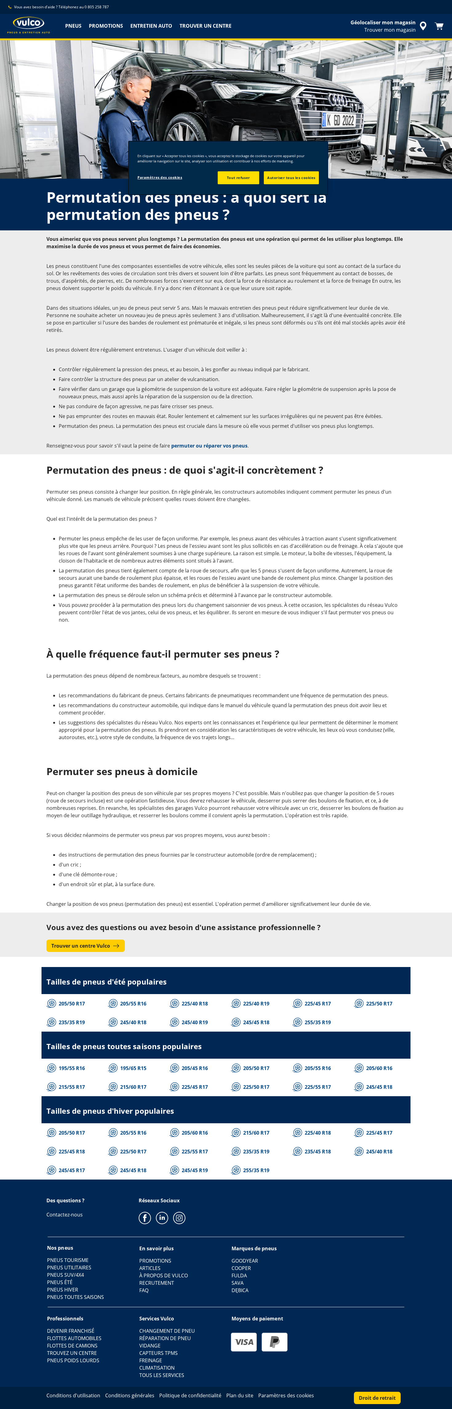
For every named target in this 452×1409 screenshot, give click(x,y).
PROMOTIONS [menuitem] (106, 25)
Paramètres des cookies (159, 177)
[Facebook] (145, 1218)
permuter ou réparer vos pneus (209, 445)
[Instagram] (179, 1218)
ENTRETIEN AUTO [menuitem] (151, 25)
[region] (228, 168)
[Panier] (439, 26)
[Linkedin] (162, 1218)
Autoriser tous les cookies (291, 177)
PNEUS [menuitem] (73, 25)
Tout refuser (238, 177)
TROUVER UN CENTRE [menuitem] (206, 25)
